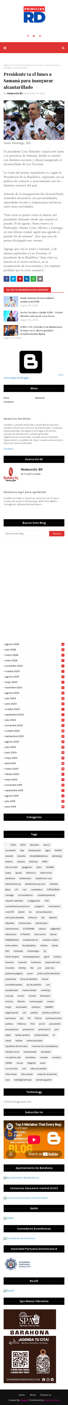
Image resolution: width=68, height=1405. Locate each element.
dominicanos (12, 928)
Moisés (21, 1001)
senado (44, 1057)
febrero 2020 (34, 774)
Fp (45, 951)
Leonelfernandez (13, 984)
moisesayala (36, 1001)
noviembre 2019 (34, 785)
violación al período (47, 1074)
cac (24, 889)
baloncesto (46, 873)
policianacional (53, 1018)
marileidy (45, 990)
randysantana (41, 1035)
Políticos (21, 1024)
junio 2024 (34, 703)
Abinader (34, 845)
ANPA (44, 861)
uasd (42, 1063)
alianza (21, 861)
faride (55, 945)
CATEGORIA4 (53, 889)
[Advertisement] (34, 564)
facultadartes (29, 945)
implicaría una (52, 962)
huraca (57, 956)
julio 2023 (34, 720)
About (33, 1395)
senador (56, 1057)
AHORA (58, 850)
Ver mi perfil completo (31, 474)
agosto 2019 (34, 795)
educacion (10, 934)
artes (39, 867)
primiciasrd (44, 1029)
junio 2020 (34, 752)
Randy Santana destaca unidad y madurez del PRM (37, 299)
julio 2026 (34, 649)
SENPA (8, 1063)
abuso (47, 845)
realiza (18, 1040)
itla (31, 968)
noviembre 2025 (34, 666)
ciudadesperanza (46, 895)
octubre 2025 (34, 671)
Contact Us (45, 1395)
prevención (28, 1029)
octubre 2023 (34, 709)
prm (57, 1029)
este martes (11, 945)
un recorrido (11, 1068)
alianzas (33, 861)
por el (42, 1024)
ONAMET (49, 1007)
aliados (9, 861)
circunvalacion (25, 895)
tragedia (31, 1063)
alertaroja (57, 856)
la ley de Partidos (28, 979)
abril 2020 (34, 763)
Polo (32, 1024)
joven (30, 973)
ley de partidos (34, 984)
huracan (9, 962)
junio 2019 (34, 806)
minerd (32, 996)
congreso (39, 906)
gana (46, 956)
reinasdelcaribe (34, 1040)
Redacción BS (14, 93)
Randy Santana (51, 1400)
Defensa (32, 917)
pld (21, 1018)
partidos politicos (51, 1012)
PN (29, 1018)
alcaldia (21, 856)
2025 (23, 845)
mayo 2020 (34, 758)
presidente (54, 1024)
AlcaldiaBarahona (39, 856)
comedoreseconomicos (17, 906)
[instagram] (40, 36)
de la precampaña (14, 917)
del (42, 917)
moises (9, 1001)
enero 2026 (34, 660)
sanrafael (45, 1052)
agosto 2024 (34, 693)
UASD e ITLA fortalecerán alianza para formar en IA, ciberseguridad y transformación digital (41, 330)
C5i (16, 889)
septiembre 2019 (34, 790)
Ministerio (45, 996)
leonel (45, 979)
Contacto (9, 401)
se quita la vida (13, 1057)
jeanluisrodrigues (14, 973)
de (30, 912)
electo (53, 934)
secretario (30, 1057)
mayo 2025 (34, 682)
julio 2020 (34, 747)
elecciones (40, 934)
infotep (22, 968)
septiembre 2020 (34, 736)
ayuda (18, 873)
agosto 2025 (34, 676)
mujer (8, 1007)
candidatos (36, 889)
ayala (8, 873)
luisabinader (11, 990)
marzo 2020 (34, 768)
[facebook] (27, 36)
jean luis (50, 968)
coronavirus (54, 906)
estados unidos (50, 940)
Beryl (7, 889)
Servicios (40, 398)
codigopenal (34, 900)
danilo (21, 912)
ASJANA (50, 867)
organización (11, 1012)
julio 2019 (34, 801)
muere (50, 1001)
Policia (38, 1018)
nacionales (21, 1007)
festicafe (18, 951)
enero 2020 (34, 779)
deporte (53, 917)
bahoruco (31, 873)
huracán (22, 962)
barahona (10, 878)
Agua (47, 850)
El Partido (25, 934)
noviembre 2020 (34, 725)
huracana (36, 962)
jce (39, 968)
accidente (10, 850)
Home (22, 1395)
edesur (42, 928)
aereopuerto (34, 850)
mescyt (9, 996)
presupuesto (11, 1029)
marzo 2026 (34, 655)
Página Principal (11, 65)
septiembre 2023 (34, 714)
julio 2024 (34, 698)
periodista (10, 1018)
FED (7, 951)
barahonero (25, 878)
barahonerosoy (13, 884)
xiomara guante (43, 1080)
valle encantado (38, 1068)
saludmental (30, 1052)
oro (24, 1012)
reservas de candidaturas (45, 1046)
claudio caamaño (14, 900)
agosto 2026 (34, 644)
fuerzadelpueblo (31, 956)
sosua (20, 1063)
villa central (27, 1074)
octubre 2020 (34, 730)
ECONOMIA (28, 928)
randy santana (22, 1035)
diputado (9, 923)
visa (7, 1080)
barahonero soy (43, 878)
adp (22, 850)
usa (24, 1068)
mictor (21, 996)
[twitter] (34, 36)
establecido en (30, 940)
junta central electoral (48, 973)
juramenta (10, 979)
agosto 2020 (34, 741)
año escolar (11, 867)
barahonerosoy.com (35, 884)
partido (34, 1012)
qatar (8, 1035)
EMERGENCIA (11, 940)
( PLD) (13, 845)
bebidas (54, 884)
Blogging (24, 1400)
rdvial (8, 1040)
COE (46, 900)
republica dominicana (16, 1046)
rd (54, 1035)
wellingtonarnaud (22, 1080)
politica (9, 1024)
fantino (44, 945)
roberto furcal (12, 1052)
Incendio (9, 968)
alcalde (9, 856)
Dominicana (25, 923)
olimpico (36, 1007)
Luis (48, 984)
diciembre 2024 (34, 687)
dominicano (42, 923)
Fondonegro (33, 951)
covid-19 (9, 912)
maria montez (29, 990)
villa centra (11, 1074)
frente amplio (12, 956)
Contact (8, 448)
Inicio (6, 398)
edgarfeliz (55, 928)
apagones (27, 867)
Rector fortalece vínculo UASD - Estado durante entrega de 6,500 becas (41, 314)
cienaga (9, 895)
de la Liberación (44, 912)
